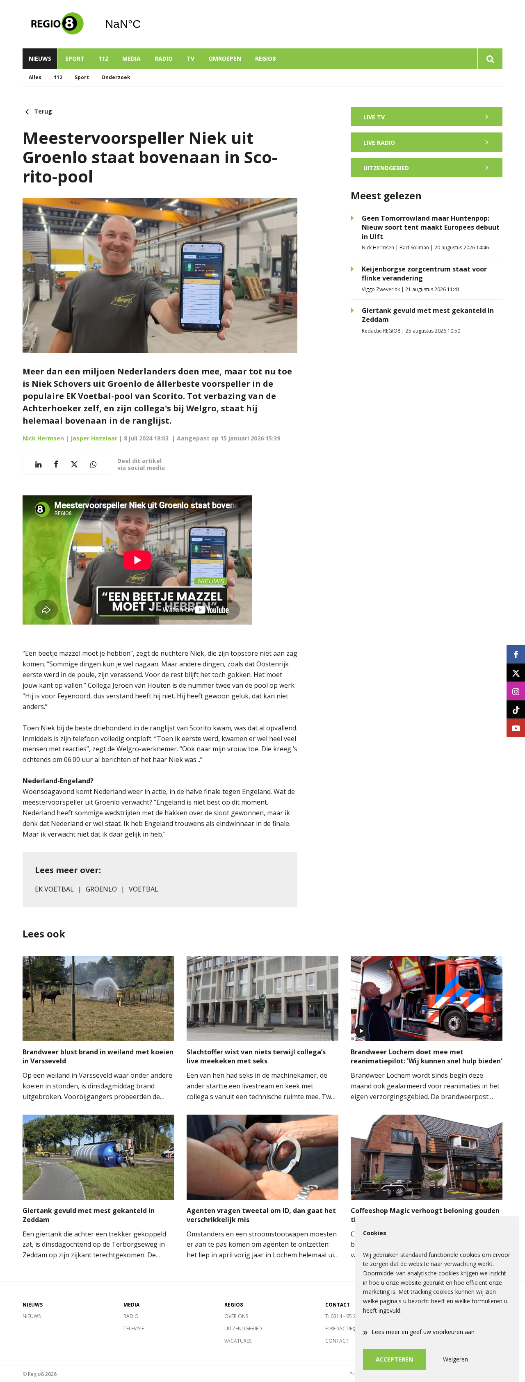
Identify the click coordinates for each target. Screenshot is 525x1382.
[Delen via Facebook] (56, 464)
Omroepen (224, 58)
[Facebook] (516, 654)
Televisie (133, 1328)
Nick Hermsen (43, 438)
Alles (35, 77)
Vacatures (237, 1340)
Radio (164, 58)
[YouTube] (516, 728)
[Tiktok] (516, 709)
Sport (74, 58)
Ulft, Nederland (143, 24)
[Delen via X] (74, 464)
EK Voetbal (54, 889)
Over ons (236, 1316)
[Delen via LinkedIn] (38, 464)
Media (131, 58)
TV (190, 58)
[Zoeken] (489, 58)
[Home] (57, 24)
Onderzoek (115, 77)
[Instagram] (516, 691)
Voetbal (143, 889)
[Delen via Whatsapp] (93, 464)
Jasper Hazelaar (94, 438)
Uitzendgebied (243, 1328)
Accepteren (394, 1359)
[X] (516, 673)
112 (103, 58)
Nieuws (40, 58)
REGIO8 (265, 58)
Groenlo (101, 889)
